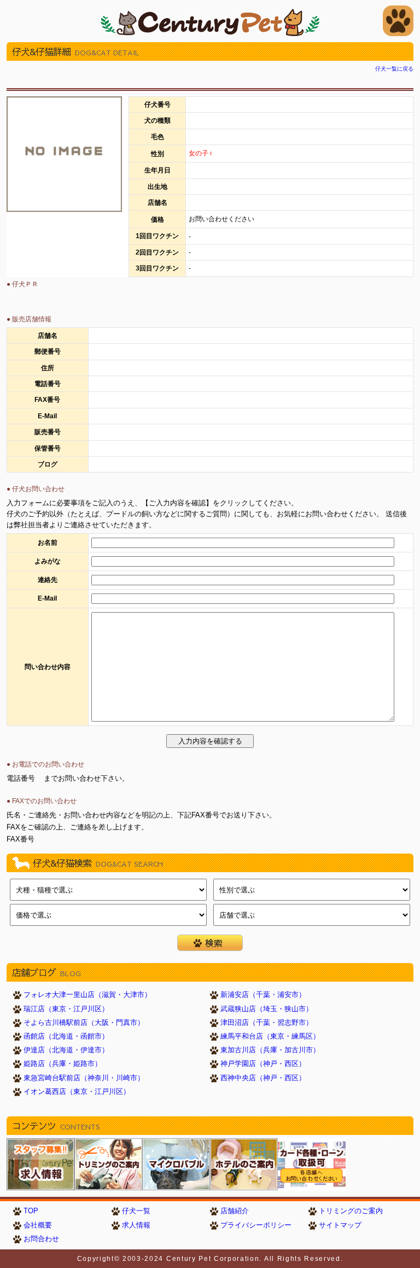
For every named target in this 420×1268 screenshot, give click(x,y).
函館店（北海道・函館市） (66, 1036)
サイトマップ (340, 1225)
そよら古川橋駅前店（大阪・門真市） (84, 1023)
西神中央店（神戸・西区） (263, 1078)
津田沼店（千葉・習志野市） (266, 1023)
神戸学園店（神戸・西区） (263, 1064)
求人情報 (136, 1225)
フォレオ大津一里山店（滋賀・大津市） (87, 995)
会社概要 (38, 1225)
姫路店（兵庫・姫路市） (63, 1064)
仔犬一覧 (136, 1211)
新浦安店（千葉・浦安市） (263, 995)
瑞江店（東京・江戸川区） (66, 1009)
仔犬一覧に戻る (394, 69)
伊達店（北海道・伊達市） (66, 1050)
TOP (31, 1211)
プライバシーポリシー (255, 1225)
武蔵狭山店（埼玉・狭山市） (266, 1009)
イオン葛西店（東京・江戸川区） (77, 1092)
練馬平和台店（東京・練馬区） (270, 1036)
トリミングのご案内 (351, 1211)
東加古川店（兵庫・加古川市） (270, 1050)
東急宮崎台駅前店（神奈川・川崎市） (84, 1078)
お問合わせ (41, 1239)
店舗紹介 (234, 1211)
